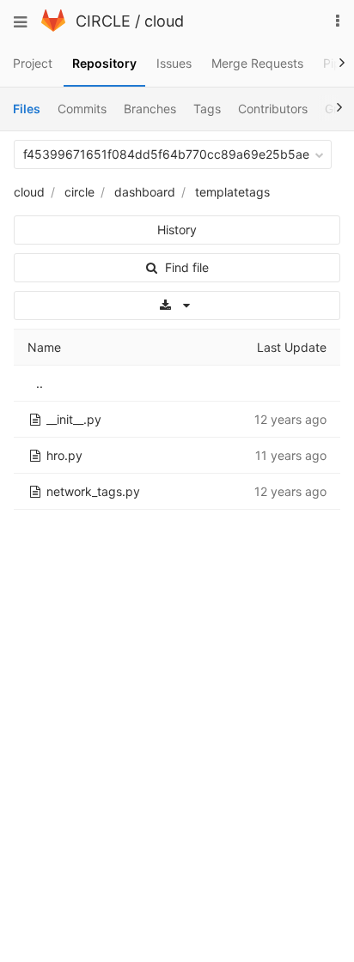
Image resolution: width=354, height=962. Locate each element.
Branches (150, 108)
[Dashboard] (53, 27)
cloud (164, 21)
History (177, 229)
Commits (82, 108)
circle (79, 192)
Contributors (273, 108)
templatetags (232, 192)
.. (39, 383)
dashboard (144, 192)
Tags (207, 108)
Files (26, 108)
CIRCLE (103, 21)
